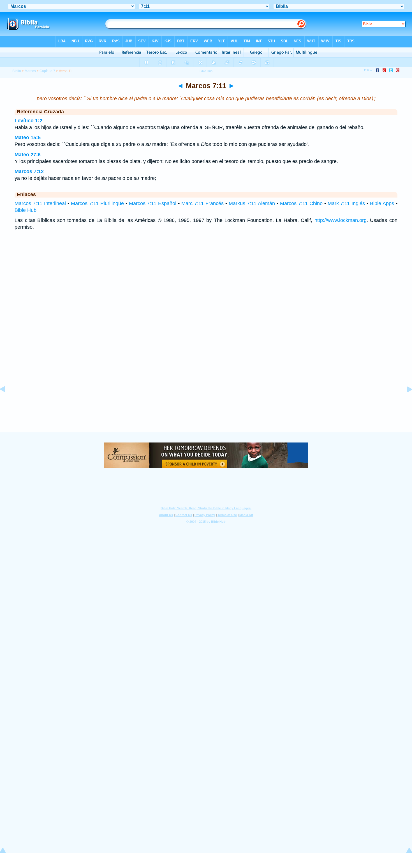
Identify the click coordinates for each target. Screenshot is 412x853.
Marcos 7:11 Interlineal (40, 203)
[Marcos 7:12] (405, 402)
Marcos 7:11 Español (153, 203)
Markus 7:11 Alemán (252, 203)
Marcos (30, 71)
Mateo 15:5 (28, 137)
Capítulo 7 (47, 71)
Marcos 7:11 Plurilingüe (97, 203)
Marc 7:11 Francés (202, 203)
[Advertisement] (206, 398)
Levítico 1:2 (28, 120)
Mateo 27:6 (28, 154)
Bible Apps (382, 203)
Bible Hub (25, 210)
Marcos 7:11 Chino (301, 203)
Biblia (16, 71)
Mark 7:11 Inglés (346, 203)
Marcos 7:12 (29, 171)
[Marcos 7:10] (7, 402)
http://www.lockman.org (340, 220)
